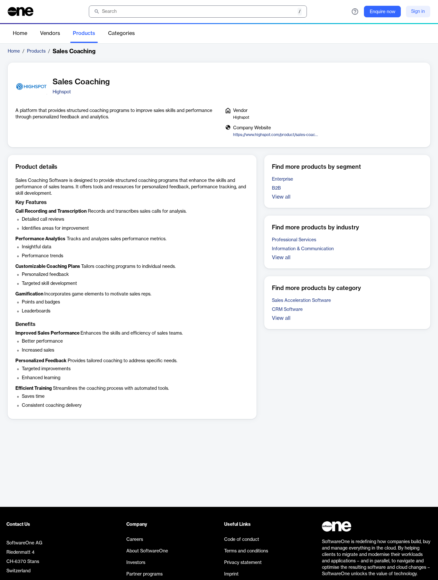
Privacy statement (243, 562)
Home (20, 33)
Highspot (62, 92)
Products (84, 33)
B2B (276, 188)
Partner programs (144, 574)
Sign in (418, 11)
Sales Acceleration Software (301, 300)
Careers (134, 539)
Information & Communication (303, 249)
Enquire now (382, 12)
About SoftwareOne (147, 551)
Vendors (50, 33)
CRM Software (287, 309)
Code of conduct (241, 539)
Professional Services (294, 240)
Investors (135, 562)
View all (281, 197)
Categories (121, 33)
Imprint (231, 574)
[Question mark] (355, 11)
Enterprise (282, 179)
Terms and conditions (246, 551)
